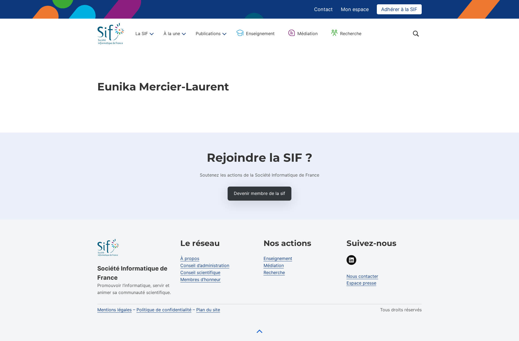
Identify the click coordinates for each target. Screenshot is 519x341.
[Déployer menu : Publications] (223, 33)
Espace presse (361, 283)
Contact (323, 9)
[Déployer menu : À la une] (183, 33)
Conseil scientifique (200, 272)
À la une (172, 33)
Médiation (307, 33)
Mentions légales (114, 309)
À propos (189, 258)
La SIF (141, 33)
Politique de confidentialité (164, 309)
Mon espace (355, 9)
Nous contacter (362, 276)
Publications (208, 33)
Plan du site (208, 309)
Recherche (350, 33)
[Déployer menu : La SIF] (150, 33)
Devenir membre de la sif (259, 193)
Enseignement (260, 33)
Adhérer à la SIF (399, 9)
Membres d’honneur (200, 279)
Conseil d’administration (204, 265)
